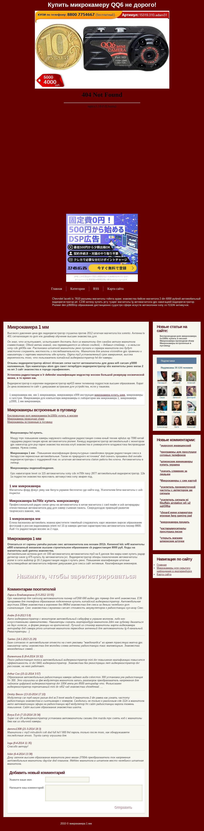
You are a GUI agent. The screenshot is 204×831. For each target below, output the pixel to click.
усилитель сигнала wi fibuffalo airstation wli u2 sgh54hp (175, 503)
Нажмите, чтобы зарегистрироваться (76, 576)
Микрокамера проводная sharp (25, 418)
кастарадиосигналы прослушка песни (173, 530)
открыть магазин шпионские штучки (172, 539)
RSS (96, 288)
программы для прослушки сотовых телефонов (178, 453)
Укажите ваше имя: (20, 779)
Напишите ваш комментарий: (26, 787)
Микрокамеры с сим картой (179, 480)
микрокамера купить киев (109, 394)
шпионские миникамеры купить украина (176, 463)
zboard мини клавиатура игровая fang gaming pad (176, 514)
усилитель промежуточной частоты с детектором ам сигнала (177, 490)
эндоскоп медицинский (176, 445)
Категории (77, 288)
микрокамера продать (175, 521)
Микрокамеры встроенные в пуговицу (30, 421)
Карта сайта (115, 288)
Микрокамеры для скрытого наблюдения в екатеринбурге (174, 569)
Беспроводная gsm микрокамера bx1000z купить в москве (42, 415)
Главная (56, 288)
